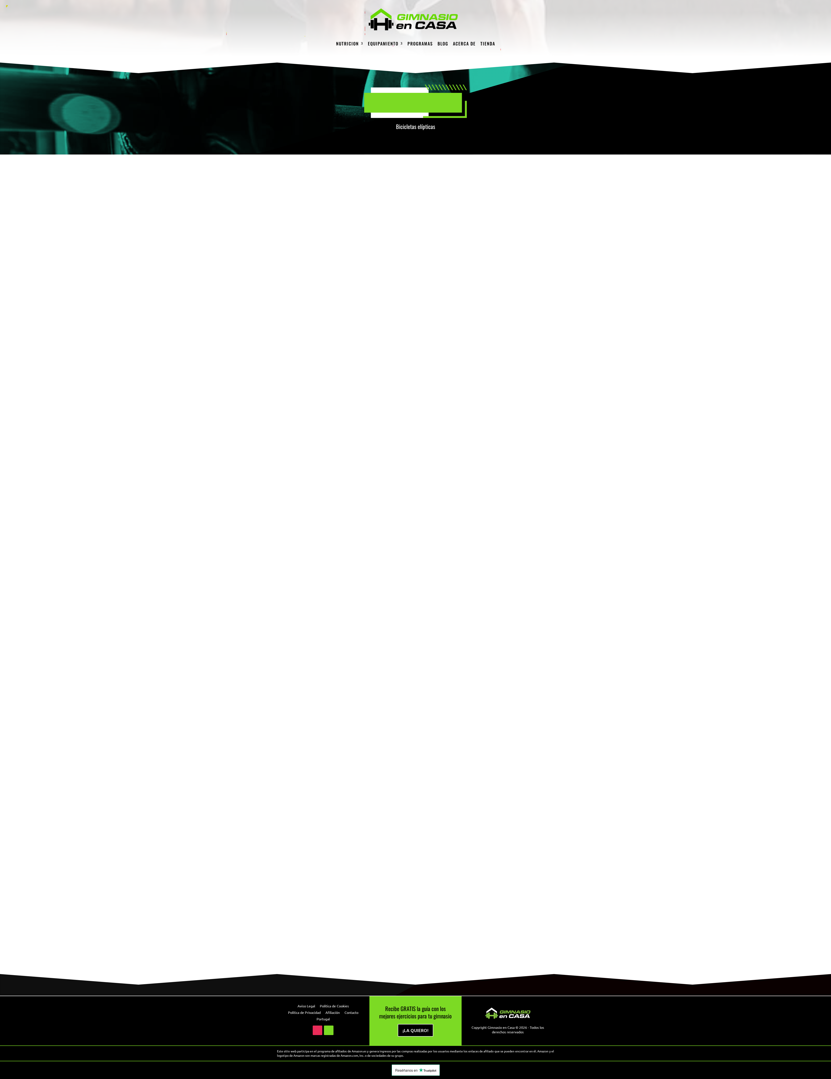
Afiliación (332, 1013)
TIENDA (487, 43)
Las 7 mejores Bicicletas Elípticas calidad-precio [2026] (345, 948)
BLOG (443, 43)
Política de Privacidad (304, 1013)
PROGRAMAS (420, 43)
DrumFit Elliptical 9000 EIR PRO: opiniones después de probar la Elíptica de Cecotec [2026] (386, 554)
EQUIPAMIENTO (383, 43)
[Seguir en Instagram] (317, 1030)
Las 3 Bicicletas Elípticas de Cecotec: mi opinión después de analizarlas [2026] (372, 357)
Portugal (323, 1019)
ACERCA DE (464, 43)
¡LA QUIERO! (415, 1030)
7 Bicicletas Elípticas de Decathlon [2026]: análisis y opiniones (353, 751)
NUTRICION (347, 43)
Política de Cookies (334, 1006)
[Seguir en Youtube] (328, 1030)
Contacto (351, 1013)
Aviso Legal (306, 1006)
